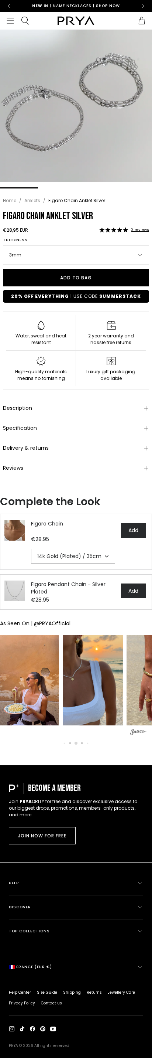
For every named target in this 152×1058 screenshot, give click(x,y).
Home (9, 200)
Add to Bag (76, 278)
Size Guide (47, 992)
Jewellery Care (121, 992)
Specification (20, 428)
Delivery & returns (26, 448)
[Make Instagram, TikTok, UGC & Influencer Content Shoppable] (138, 733)
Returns (94, 992)
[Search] (25, 20)
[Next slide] (143, 6)
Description (17, 408)
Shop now (108, 5)
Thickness (15, 240)
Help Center (20, 992)
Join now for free (42, 836)
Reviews (13, 468)
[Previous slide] (9, 6)
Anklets (32, 200)
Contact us (51, 1003)
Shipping (72, 992)
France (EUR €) (34, 967)
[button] (113, 230)
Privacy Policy (22, 1003)
